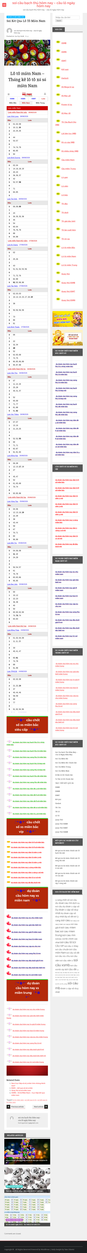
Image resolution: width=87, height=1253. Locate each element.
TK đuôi (64, 212)
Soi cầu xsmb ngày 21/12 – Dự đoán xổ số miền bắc (23, 1224)
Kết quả (64, 69)
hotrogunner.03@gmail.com (28, 1123)
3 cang (58, 900)
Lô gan (64, 177)
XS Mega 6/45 (67, 87)
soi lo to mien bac (71, 975)
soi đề (57, 984)
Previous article (17, 1107)
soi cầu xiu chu (62, 956)
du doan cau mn (63, 903)
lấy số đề (68, 916)
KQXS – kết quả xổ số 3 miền (22, 1088)
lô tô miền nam (18, 1100)
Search (59, 21)
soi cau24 (66, 924)
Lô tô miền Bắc (68, 248)
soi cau (65, 920)
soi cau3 (73, 921)
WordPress (45, 1249)
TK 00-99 (65, 239)
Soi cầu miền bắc (61, 759)
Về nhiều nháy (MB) (69, 151)
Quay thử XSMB (68, 283)
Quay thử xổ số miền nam (21, 1090)
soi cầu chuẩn (62, 949)
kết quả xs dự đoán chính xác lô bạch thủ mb (67, 852)
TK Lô (57, 812)
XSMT (63, 61)
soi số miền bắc (73, 979)
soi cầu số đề (72, 952)
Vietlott (64, 78)
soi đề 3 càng (63, 984)
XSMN (63, 52)
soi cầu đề (70, 969)
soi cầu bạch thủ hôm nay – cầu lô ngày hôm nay (43, 4)
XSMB (63, 43)
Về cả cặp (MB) (68, 142)
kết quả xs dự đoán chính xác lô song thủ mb (67, 859)
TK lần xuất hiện (68, 230)
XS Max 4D (66, 96)
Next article (38, 1107)
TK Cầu (58, 807)
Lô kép (64, 195)
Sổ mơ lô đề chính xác (15, 17)
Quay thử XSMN (68, 300)
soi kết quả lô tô (30, 1100)
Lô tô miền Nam (68, 256)
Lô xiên (64, 186)
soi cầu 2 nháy (71, 946)
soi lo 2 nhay (73, 972)
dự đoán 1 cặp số (71, 906)
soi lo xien (71, 977)
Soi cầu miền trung (63, 767)
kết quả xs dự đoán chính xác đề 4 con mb (67, 867)
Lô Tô (57, 816)
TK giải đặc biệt (68, 221)
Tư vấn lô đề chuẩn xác (64, 779)
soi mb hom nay (64, 979)
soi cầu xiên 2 (66, 960)
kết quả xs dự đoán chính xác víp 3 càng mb (66, 882)
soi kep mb (66, 972)
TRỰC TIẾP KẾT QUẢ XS (64, 783)
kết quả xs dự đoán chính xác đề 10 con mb (67, 874)
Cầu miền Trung (68, 169)
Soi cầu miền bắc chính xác (66, 763)
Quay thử (65, 274)
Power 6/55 (66, 105)
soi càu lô (66, 942)
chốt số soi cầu (69, 900)
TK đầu (64, 204)
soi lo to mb (61, 975)
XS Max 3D (66, 113)
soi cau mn (68, 935)
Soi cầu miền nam (62, 771)
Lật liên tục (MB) (68, 133)
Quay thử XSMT (68, 291)
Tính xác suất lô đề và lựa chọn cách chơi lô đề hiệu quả (24, 1191)
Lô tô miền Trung (69, 265)
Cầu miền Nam (68, 160)
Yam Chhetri (69, 1249)
